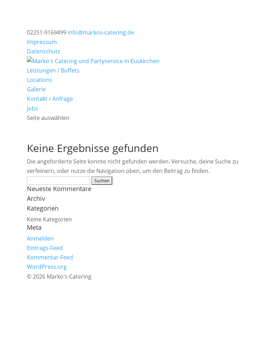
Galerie (36, 89)
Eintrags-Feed (45, 248)
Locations (39, 80)
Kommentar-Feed (50, 257)
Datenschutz (43, 51)
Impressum (42, 42)
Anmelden (40, 238)
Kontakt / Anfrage (50, 98)
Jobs (32, 108)
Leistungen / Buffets (53, 70)
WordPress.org (47, 267)
